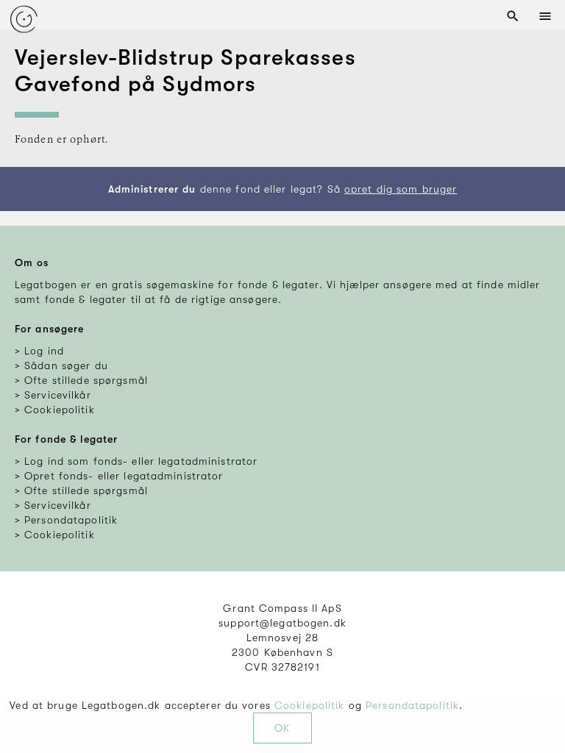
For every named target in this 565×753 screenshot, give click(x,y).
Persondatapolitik (412, 705)
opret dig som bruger (400, 189)
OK (282, 728)
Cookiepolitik (309, 705)
